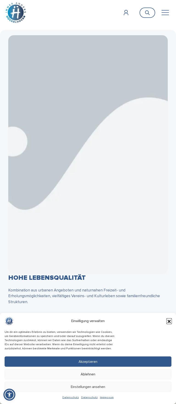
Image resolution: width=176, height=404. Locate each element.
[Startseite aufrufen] (16, 12)
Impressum (107, 397)
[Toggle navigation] (165, 13)
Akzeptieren (88, 362)
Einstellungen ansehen (88, 387)
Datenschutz (70, 397)
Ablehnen (88, 374)
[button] (169, 321)
